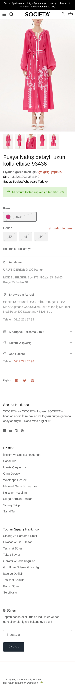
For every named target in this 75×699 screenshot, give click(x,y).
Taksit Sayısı (11, 554)
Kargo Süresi (11, 586)
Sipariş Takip (11, 505)
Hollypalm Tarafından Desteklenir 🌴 (23, 682)
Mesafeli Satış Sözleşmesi (20, 486)
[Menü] (4, 14)
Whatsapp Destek (15, 480)
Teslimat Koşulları (14, 579)
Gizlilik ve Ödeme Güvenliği (21, 567)
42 (25, 236)
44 (41, 236)
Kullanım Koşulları (15, 492)
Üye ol (13, 646)
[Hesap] (61, 14)
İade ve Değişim (13, 573)
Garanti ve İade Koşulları (19, 561)
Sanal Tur (9, 461)
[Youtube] (10, 430)
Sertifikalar (10, 592)
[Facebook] (4, 430)
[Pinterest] (22, 430)
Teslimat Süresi (13, 548)
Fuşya (17, 216)
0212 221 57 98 (24, 361)
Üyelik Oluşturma (14, 467)
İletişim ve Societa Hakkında (21, 454)
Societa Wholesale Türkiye (30, 181)
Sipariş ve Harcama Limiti (20, 535)
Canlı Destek (11, 473)
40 (10, 236)
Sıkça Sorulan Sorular (17, 498)
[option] (37, 75)
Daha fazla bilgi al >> (37, 421)
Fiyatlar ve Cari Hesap (17, 542)
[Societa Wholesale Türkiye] (37, 14)
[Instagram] (16, 430)
